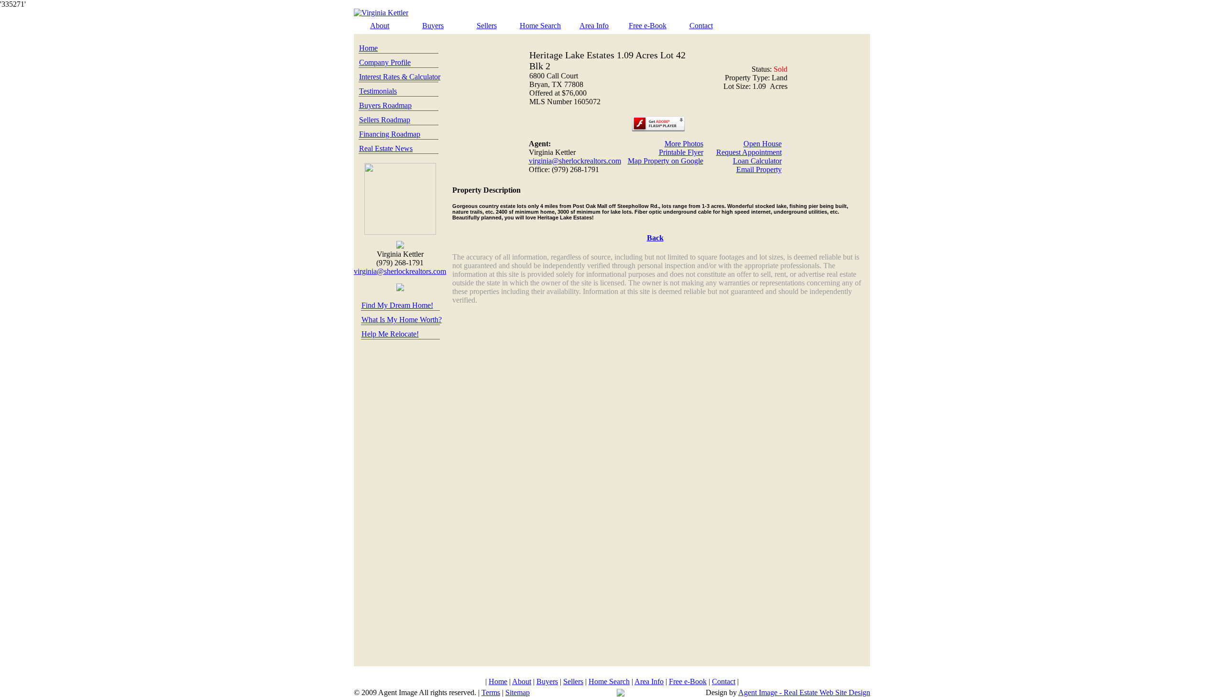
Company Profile (385, 62)
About (379, 26)
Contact (701, 26)
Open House (762, 144)
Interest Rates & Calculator (399, 77)
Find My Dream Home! (397, 305)
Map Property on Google (665, 161)
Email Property (759, 169)
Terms (490, 692)
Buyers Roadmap (385, 105)
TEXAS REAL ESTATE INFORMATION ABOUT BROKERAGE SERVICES (612, 670)
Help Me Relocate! (390, 334)
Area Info (594, 26)
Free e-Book (648, 26)
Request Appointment (749, 152)
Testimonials (378, 91)
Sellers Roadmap (384, 120)
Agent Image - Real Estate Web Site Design (804, 692)
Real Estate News (386, 148)
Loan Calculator (757, 161)
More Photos (684, 144)
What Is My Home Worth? (401, 320)
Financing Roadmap (389, 134)
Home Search (540, 26)
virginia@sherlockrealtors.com (400, 271)
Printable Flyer (681, 152)
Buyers (433, 26)
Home (368, 48)
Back (655, 238)
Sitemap (517, 692)
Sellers (487, 26)
